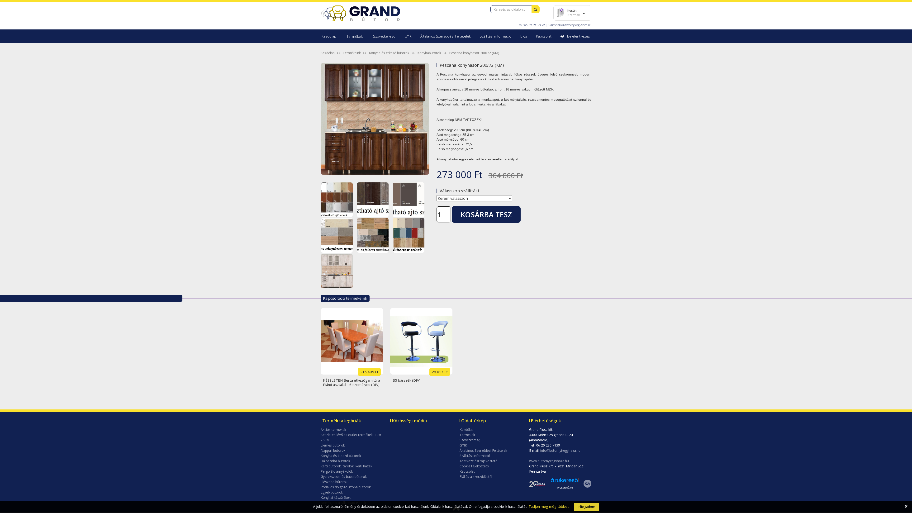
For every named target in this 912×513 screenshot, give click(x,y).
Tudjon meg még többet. (549, 506)
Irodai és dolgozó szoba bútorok (346, 487)
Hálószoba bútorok (335, 461)
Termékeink (352, 53)
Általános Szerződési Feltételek (445, 36)
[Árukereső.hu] (565, 482)
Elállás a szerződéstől (476, 476)
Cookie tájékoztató (474, 466)
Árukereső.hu (565, 487)
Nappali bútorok (333, 450)
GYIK (407, 36)
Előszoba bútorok (334, 482)
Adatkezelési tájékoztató (479, 461)
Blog (523, 36)
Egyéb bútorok (332, 492)
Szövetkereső (384, 36)
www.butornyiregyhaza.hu (549, 461)
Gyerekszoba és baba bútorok (344, 476)
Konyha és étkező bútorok (389, 53)
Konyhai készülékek (336, 497)
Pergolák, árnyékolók (337, 471)
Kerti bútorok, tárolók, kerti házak (346, 466)
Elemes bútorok (333, 445)
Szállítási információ (495, 36)
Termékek (355, 36)
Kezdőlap (329, 36)
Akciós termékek (333, 429)
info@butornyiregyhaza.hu (574, 25)
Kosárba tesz (486, 214)
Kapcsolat (543, 36)
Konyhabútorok (429, 53)
